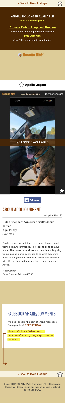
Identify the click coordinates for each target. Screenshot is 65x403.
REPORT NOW (33, 325)
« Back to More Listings (32, 3)
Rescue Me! (32, 35)
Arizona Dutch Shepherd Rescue (32, 27)
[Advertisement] (32, 68)
